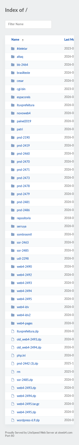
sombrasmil (24, 234)
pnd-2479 (23, 194)
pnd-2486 (23, 210)
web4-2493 (24, 283)
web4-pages (24, 323)
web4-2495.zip (26, 412)
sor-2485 (23, 250)
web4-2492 (24, 274)
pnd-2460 (23, 153)
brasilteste (23, 73)
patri (20, 129)
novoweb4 (24, 113)
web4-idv (23, 307)
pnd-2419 (23, 145)
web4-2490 (24, 266)
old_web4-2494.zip (29, 347)
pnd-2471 (23, 169)
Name (15, 39)
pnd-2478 (23, 186)
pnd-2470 (23, 161)
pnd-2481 (23, 202)
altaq (20, 56)
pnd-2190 (23, 137)
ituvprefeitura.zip (28, 331)
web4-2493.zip (26, 388)
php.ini (21, 355)
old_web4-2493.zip (29, 339)
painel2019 (24, 121)
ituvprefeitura (25, 105)
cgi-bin (21, 89)
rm (18, 372)
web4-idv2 (24, 315)
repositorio (24, 218)
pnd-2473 (23, 177)
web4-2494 (24, 291)
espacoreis (23, 97)
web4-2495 (24, 299)
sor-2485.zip (25, 380)
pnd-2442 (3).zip (27, 363)
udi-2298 (23, 258)
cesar (20, 81)
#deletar (22, 48)
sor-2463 (23, 242)
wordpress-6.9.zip (28, 420)
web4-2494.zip (26, 396)
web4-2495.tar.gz (28, 404)
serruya (21, 226)
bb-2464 (22, 64)
